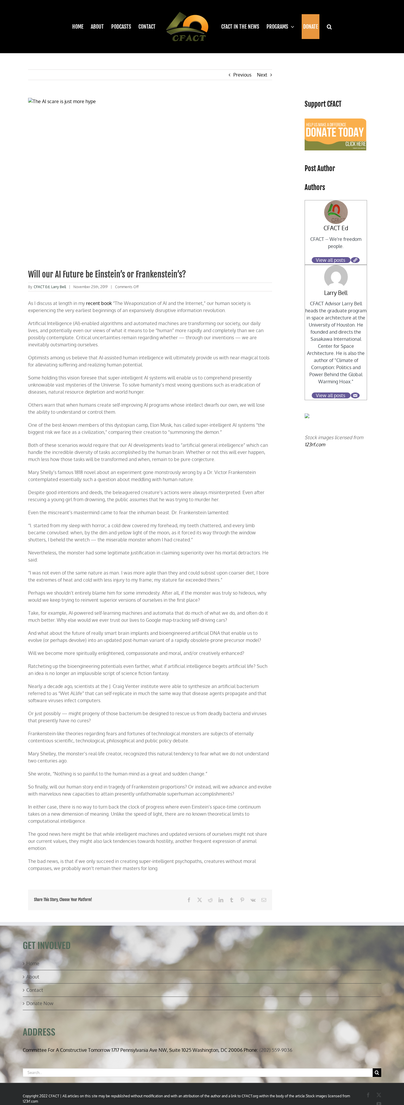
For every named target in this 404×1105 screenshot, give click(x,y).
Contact (34, 990)
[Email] (355, 395)
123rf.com (315, 444)
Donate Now (40, 1003)
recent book (99, 303)
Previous (242, 75)
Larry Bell (58, 287)
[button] (325, 26)
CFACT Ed (41, 287)
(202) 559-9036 (275, 1050)
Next (262, 75)
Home (32, 963)
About (32, 977)
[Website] (355, 260)
